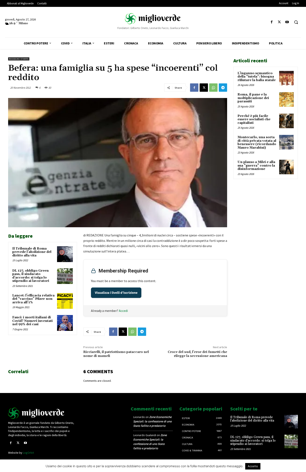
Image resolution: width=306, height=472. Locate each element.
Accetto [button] (253, 466)
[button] (296, 22)
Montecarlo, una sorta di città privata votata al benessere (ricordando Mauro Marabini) (257, 142)
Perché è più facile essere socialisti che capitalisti (254, 119)
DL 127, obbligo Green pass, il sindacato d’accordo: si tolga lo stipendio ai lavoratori (30, 276)
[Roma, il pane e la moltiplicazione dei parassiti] (286, 99)
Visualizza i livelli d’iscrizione (116, 293)
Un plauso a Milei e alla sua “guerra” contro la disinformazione (256, 165)
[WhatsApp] (213, 87)
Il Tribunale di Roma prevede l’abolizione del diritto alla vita (31, 252)
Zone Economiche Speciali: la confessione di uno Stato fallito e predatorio (152, 421)
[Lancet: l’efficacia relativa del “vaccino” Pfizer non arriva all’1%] (65, 301)
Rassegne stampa (19, 59)
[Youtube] (287, 22)
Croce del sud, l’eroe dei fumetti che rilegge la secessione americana (197, 354)
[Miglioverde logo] (42, 413)
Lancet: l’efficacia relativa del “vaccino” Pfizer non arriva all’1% (33, 299)
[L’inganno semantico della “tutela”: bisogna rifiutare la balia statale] (286, 78)
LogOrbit (28, 452)
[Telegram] (223, 87)
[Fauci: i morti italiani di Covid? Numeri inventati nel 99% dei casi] (65, 323)
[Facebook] (271, 22)
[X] (279, 22)
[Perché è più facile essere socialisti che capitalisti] (286, 121)
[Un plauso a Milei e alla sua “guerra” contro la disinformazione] (286, 167)
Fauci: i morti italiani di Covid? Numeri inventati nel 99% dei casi (32, 320)
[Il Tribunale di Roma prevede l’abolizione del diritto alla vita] (65, 254)
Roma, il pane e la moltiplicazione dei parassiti (253, 98)
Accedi (123, 311)
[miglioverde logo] (153, 18)
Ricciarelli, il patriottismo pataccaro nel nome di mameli (116, 354)
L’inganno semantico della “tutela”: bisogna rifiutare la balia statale (257, 76)
